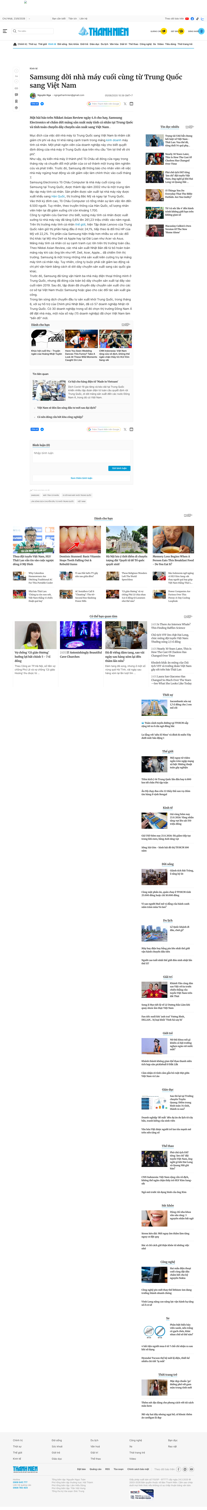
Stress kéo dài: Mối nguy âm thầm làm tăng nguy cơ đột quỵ (165, 1235)
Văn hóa (114, 44)
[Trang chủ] (15, 44)
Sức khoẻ (57, 1446)
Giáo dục (94, 44)
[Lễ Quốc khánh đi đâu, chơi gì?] (154, 933)
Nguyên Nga (44, 95)
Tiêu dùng (170, 44)
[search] (32, 31)
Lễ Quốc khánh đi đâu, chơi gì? (179, 928)
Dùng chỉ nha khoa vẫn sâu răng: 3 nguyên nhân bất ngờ (182, 1215)
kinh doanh (113, 140)
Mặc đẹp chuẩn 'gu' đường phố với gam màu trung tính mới (181, 1384)
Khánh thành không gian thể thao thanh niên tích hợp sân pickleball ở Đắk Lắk (167, 1063)
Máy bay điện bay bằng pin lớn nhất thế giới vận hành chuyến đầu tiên (166, 950)
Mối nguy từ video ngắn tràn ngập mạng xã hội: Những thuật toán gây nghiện (182, 762)
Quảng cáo (95, 1469)
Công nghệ (146, 44)
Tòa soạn (119, 1469)
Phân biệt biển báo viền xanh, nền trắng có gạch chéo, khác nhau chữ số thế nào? (181, 1329)
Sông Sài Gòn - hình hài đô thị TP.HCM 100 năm (165, 849)
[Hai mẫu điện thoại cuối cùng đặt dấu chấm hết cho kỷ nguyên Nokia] (154, 1275)
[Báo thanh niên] (103, 31)
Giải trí (123, 44)
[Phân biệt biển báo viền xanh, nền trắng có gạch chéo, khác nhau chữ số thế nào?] (154, 1331)
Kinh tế (52, 44)
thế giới (80, 224)
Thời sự (32, 44)
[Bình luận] (16, 95)
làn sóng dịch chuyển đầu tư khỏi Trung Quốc (52, 501)
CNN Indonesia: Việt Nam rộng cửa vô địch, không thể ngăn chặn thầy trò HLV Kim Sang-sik (167, 1180)
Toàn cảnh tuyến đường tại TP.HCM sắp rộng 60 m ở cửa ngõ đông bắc (165, 724)
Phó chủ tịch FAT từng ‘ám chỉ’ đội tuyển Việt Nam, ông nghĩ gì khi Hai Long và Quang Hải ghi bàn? (181, 1160)
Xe (154, 44)
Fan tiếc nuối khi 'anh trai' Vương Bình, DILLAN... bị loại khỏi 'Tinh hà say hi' (163, 1018)
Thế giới (42, 44)
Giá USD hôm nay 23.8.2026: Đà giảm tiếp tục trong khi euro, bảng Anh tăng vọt (166, 837)
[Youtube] (187, 19)
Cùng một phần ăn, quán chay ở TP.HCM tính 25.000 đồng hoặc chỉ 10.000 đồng (166, 894)
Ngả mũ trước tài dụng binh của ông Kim (164, 1192)
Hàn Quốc (58, 196)
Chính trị (22, 44)
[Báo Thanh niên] (25, 1469)
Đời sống (62, 44)
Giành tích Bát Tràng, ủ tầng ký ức (182, 872)
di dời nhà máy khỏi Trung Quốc (77, 495)
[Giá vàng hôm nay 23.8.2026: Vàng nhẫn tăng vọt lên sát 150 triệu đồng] (154, 821)
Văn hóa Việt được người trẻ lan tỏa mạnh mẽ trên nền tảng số (166, 1131)
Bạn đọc (173, 1440)
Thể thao (133, 44)
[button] (16, 71)
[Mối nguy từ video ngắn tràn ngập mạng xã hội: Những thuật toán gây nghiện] (154, 764)
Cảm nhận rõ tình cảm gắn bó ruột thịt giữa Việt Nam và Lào (165, 1074)
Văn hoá (95, 1446)
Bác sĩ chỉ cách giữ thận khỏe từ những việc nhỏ (165, 1247)
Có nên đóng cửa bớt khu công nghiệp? (60, 417)
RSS (107, 1469)
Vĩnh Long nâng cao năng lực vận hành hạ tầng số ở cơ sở (168, 1303)
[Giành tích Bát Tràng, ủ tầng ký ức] (154, 877)
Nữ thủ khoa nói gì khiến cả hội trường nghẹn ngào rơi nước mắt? (181, 1044)
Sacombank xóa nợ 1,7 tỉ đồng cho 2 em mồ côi (181, 704)
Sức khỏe (74, 44)
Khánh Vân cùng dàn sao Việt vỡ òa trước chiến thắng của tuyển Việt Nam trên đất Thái (181, 990)
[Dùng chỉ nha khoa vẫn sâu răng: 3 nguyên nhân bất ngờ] (154, 1218)
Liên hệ (83, 18)
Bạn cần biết (59, 18)
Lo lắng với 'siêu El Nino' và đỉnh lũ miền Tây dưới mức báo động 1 (166, 736)
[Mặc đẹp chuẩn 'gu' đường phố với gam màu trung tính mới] (154, 1387)
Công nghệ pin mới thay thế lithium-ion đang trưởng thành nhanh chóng (167, 1291)
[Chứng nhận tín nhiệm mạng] (141, 1494)
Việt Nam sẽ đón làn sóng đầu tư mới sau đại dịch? (66, 407)
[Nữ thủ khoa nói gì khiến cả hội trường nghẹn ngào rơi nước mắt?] (154, 1046)
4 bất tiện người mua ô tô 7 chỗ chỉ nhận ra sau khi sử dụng (167, 1348)
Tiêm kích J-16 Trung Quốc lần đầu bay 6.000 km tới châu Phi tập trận (166, 781)
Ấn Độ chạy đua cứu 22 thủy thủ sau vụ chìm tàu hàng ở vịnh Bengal (166, 793)
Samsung (35, 495)
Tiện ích (72, 18)
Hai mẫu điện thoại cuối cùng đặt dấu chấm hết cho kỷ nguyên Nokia (180, 1273)
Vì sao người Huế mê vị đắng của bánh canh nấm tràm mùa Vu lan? (165, 905)
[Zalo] (203, 19)
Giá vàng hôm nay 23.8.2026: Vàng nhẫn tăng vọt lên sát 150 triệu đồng (182, 819)
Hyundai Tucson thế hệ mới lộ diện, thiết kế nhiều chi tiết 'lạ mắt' (166, 1360)
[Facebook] (192, 19)
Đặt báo (81, 1469)
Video (160, 44)
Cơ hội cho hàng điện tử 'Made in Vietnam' (93, 381)
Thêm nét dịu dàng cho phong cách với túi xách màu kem (168, 1404)
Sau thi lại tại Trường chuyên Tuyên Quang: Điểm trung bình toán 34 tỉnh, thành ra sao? (181, 1102)
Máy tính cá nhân (51, 495)
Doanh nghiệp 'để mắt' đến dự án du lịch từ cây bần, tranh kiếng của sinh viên (167, 1119)
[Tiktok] (197, 19)
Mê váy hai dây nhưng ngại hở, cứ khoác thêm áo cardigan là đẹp (167, 1416)
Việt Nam (81, 501)
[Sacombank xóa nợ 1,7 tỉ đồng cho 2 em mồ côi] (154, 708)
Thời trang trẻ (185, 44)
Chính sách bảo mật (138, 1469)
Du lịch (104, 44)
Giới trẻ (84, 44)
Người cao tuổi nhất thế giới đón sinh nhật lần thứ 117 (167, 962)
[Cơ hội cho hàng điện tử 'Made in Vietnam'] (49, 390)
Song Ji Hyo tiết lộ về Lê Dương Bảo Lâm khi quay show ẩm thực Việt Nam (166, 1006)
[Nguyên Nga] (33, 95)
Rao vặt (172, 1446)
